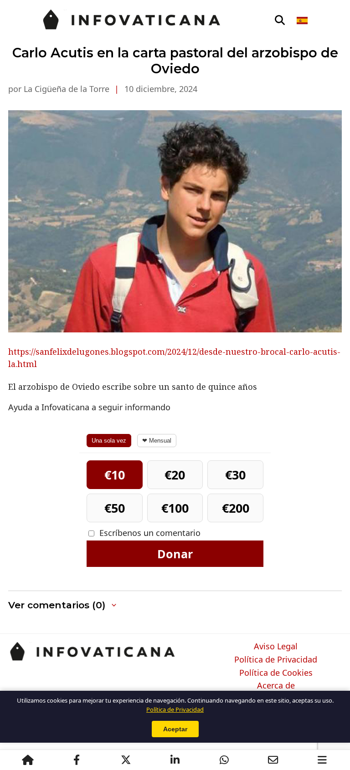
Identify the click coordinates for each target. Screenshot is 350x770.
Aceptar (175, 729)
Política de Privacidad (275, 659)
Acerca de (276, 685)
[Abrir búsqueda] (280, 20)
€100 (175, 508)
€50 (114, 508)
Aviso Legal (276, 646)
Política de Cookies (276, 673)
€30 (235, 474)
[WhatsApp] (224, 760)
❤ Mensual (156, 440)
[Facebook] (76, 760)
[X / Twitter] (125, 760)
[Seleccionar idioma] (303, 20)
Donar (175, 553)
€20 (175, 474)
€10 (114, 474)
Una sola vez (109, 440)
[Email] (273, 760)
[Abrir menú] (322, 760)
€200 (235, 508)
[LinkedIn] (175, 760)
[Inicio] (27, 760)
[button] (63, 605)
